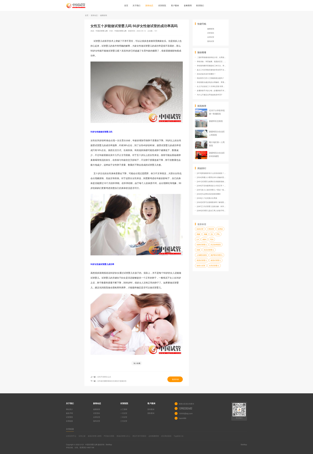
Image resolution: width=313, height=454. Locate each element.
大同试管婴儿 (214, 265)
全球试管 (210, 37)
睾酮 (198, 234)
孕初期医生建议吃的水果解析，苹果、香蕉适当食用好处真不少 (211, 82)
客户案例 (175, 5)
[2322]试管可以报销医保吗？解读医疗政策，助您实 (211, 202)
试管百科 (210, 33)
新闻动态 (149, 5)
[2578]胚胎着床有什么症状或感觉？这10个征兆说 (211, 173)
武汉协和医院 (216, 244)
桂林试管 (200, 229)
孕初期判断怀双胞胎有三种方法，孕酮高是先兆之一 (211, 65)
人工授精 (123, 409)
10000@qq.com (186, 413)
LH (198, 239)
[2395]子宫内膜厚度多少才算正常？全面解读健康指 (211, 185)
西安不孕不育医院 (139, 436)
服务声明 (69, 413)
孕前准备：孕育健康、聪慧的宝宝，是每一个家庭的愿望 (211, 61)
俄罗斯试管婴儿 (217, 255)
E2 (212, 234)
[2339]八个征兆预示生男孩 (207, 198)
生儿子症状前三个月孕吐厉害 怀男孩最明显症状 (211, 86)
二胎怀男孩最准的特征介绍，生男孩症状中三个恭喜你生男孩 (211, 57)
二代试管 (123, 417)
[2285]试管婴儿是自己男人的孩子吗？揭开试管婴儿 (211, 210)
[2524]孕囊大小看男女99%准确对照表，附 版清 (211, 177)
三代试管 (123, 421)
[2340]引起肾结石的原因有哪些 (209, 194)
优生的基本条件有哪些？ (206, 74)
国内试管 (210, 41)
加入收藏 (137, 363)
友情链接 (69, 421)
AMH (204, 239)
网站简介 (69, 409)
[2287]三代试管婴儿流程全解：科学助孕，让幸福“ (211, 206)
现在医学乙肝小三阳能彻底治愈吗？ (210, 78)
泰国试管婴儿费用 (94, 436)
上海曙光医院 (202, 255)
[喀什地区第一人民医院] (201, 144)
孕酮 (205, 234)
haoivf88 (182, 418)
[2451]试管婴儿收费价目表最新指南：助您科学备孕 (211, 181)
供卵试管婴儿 (202, 244)
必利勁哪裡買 (154, 436)
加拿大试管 (201, 265)
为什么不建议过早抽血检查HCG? (209, 94)
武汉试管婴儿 (209, 250)
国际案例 (150, 413)
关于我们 (136, 5)
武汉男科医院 (166, 436)
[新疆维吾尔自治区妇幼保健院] (201, 155)
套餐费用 (188, 5)
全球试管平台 (71, 436)
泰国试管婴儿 (216, 260)
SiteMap (109, 444)
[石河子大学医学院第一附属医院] (201, 113)
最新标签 (201, 224)
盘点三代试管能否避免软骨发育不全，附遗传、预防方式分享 (211, 69)
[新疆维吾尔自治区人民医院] (201, 134)
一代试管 (123, 413)
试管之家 (82, 436)
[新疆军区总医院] (201, 123)
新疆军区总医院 (216, 121)
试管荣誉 (69, 417)
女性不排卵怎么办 (104, 377)
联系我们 (200, 5)
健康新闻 (103, 15)
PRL (218, 234)
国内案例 (150, 409)
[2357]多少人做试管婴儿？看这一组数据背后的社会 (211, 189)
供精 (198, 250)
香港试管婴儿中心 (123, 436)
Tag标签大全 (179, 436)
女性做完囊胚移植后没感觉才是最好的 (111, 381)
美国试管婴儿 (202, 260)
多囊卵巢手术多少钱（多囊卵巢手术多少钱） (211, 90)
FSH (211, 239)
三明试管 (210, 229)
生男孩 (220, 229)
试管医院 (162, 5)
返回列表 (175, 379)
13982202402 (185, 408)
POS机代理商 (109, 436)
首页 (126, 5)
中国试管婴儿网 (102, 31)
